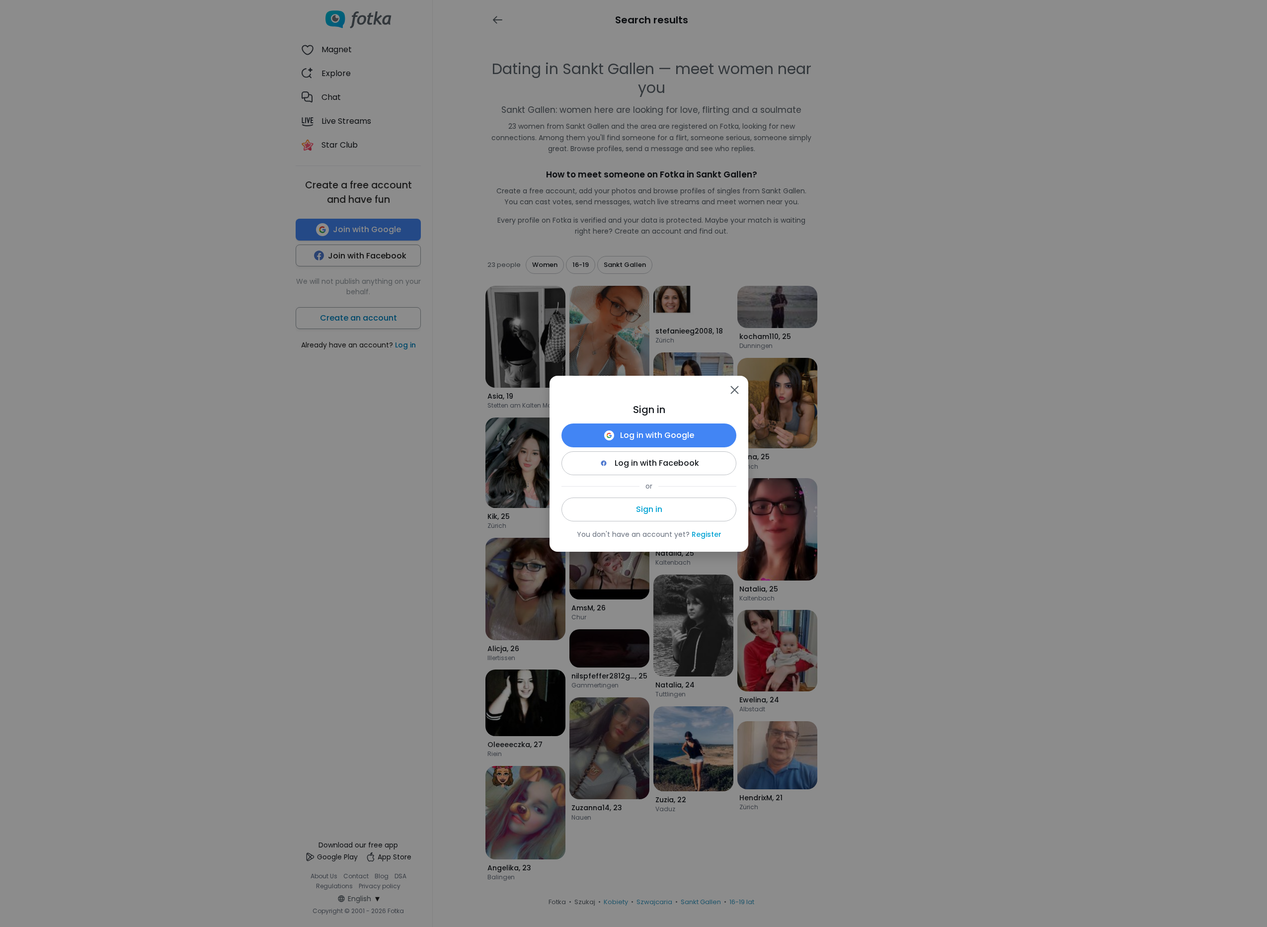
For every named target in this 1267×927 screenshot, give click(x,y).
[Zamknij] (734, 390)
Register (706, 534)
